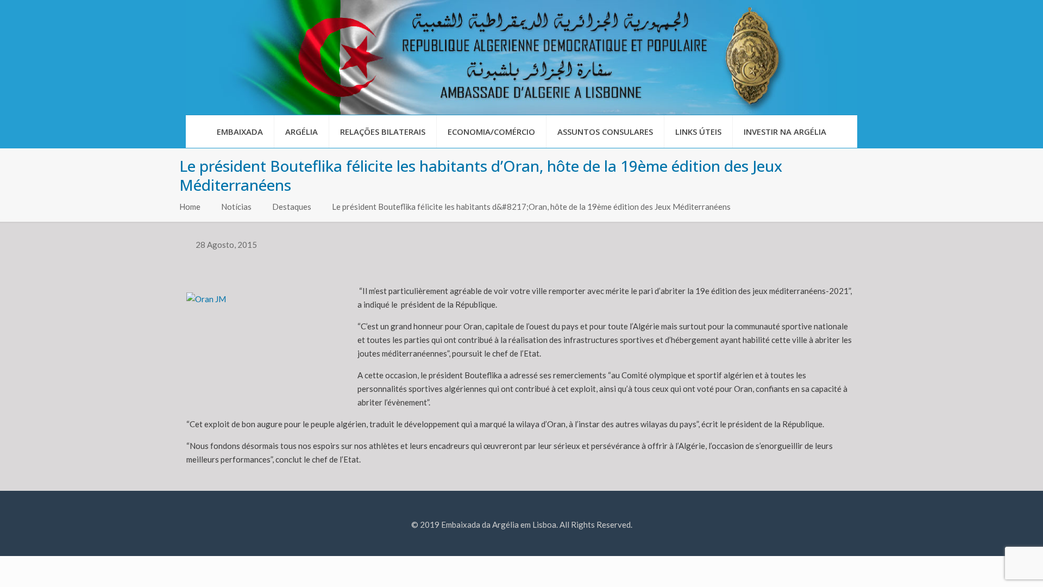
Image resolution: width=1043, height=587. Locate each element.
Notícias (236, 206)
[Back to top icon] (990, 564)
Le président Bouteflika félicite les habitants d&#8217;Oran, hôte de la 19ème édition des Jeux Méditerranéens (531, 206)
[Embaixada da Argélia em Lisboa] (521, 57)
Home (189, 206)
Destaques (291, 206)
